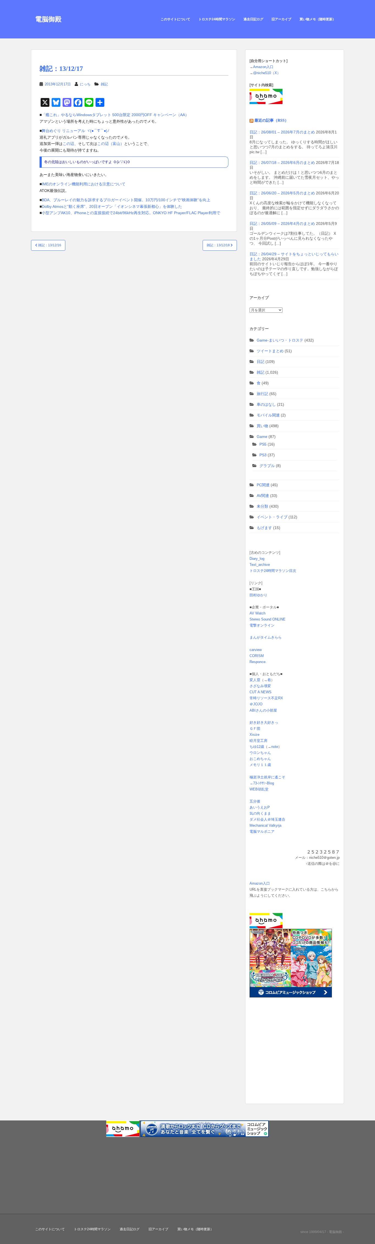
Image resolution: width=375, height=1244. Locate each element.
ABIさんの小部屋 (263, 710)
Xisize (254, 735)
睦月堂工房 (258, 741)
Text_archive (260, 565)
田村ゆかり (258, 595)
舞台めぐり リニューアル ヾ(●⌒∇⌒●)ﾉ (75, 130)
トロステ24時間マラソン (216, 19)
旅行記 (262, 394)
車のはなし (266, 404)
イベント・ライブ (272, 517)
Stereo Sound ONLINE (268, 619)
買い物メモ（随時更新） (318, 19)
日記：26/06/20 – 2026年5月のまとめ (282, 193)
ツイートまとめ (270, 351)
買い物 (262, 426)
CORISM (257, 656)
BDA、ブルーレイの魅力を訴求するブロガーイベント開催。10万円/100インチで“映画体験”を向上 (126, 200)
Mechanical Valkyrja (265, 825)
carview (256, 650)
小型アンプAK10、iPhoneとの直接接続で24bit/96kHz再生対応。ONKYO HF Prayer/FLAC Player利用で (131, 213)
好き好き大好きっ (264, 722)
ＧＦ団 (255, 728)
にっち (85, 84)
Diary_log (257, 559)
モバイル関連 (268, 415)
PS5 (263, 444)
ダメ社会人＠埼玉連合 (267, 819)
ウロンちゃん (260, 753)
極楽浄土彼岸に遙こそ (267, 777)
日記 (260, 361)
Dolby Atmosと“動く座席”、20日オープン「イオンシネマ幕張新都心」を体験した (112, 206)
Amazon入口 (263, 67)
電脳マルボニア (262, 831)
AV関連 (263, 495)
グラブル (267, 465)
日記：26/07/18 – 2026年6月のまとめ (282, 162)
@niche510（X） (267, 73)
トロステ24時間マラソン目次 (273, 571)
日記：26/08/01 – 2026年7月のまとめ (282, 132)
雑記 (104, 84)
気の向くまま (260, 813)
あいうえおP (260, 807)
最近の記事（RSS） (271, 120)
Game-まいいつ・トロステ (280, 340)
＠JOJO (256, 704)
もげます (264, 527)
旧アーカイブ (281, 19)
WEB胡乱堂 (259, 789)
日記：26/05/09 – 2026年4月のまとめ (282, 223)
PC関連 (263, 485)
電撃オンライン (262, 625)
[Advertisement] (284, 1059)
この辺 (68, 143)
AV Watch (257, 613)
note (274, 747)
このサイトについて (175, 19)
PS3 (263, 455)
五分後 (255, 801)
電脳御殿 (48, 19)
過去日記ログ (253, 19)
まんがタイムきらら (266, 637)
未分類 (262, 506)
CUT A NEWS (261, 692)
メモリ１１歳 (260, 765)
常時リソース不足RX (266, 698)
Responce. (258, 662)
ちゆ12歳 (257, 747)
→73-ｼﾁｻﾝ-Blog (262, 783)
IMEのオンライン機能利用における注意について (83, 184)
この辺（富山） (110, 143)
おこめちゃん (260, 759)
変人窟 (255, 680)
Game (262, 436)
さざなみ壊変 (260, 686)
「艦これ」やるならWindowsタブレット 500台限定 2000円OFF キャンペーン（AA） (115, 115)
